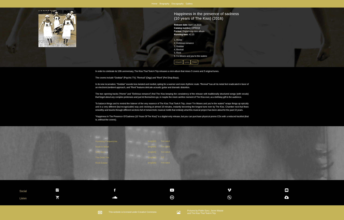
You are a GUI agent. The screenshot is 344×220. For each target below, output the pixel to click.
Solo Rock (100, 152)
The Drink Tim (102, 157)
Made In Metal (102, 147)
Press (194, 62)
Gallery (189, 4)
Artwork (178, 62)
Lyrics (186, 62)
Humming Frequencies (106, 141)
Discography (177, 4)
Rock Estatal (101, 163)
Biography (164, 4)
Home (154, 4)
